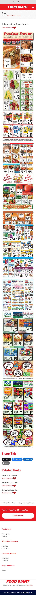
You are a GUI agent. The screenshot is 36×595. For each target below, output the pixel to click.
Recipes (4, 536)
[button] (33, 7)
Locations (5, 560)
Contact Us (5, 558)
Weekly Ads (6, 534)
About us (5, 546)
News (4, 570)
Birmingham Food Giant (10, 490)
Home (4, 16)
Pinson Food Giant (8, 503)
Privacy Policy (29, 585)
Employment (6, 548)
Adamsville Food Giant (10, 483)
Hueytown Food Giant (9, 475)
